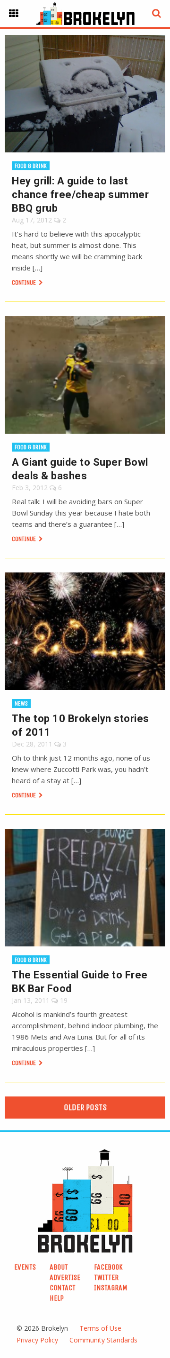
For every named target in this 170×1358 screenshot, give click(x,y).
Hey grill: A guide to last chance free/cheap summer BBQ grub (80, 194)
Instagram (111, 1287)
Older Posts (85, 1107)
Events (25, 1267)
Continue (24, 282)
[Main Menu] (13, 13)
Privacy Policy (37, 1339)
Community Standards (103, 1339)
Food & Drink (31, 165)
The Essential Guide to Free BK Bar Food (80, 981)
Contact (63, 1287)
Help (57, 1298)
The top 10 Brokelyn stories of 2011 (80, 725)
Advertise (65, 1277)
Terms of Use (100, 1328)
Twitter (106, 1277)
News (21, 703)
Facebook (108, 1267)
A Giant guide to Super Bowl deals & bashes (80, 469)
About (59, 1267)
